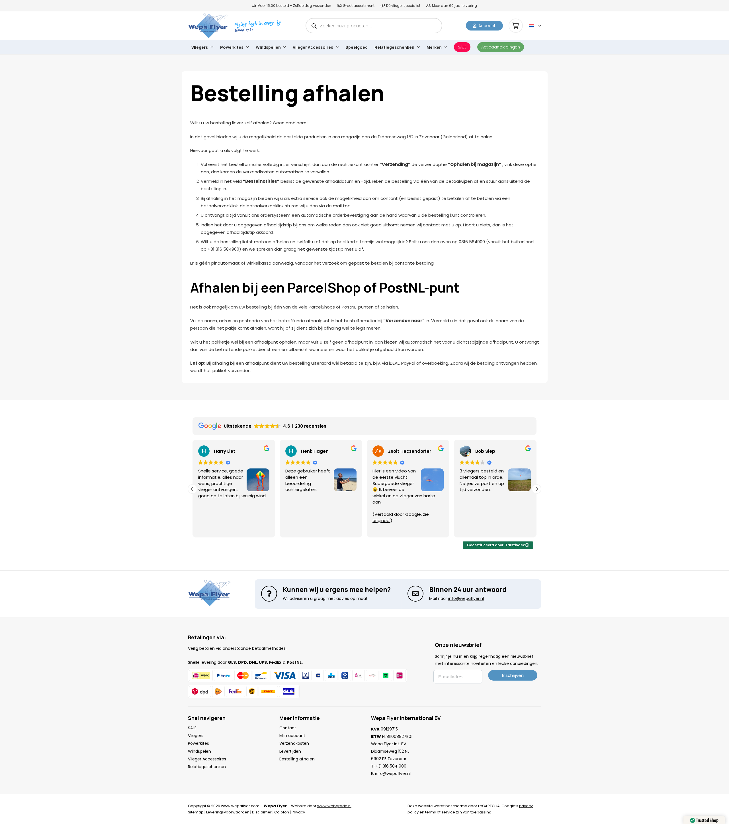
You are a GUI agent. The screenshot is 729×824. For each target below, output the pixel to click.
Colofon (281, 812)
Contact (287, 728)
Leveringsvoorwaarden (227, 812)
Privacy (298, 812)
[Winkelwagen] (515, 25)
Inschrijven (513, 675)
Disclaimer (262, 812)
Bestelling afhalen (297, 759)
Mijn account (292, 735)
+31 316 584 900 (391, 766)
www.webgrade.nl (334, 806)
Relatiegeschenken (207, 767)
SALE (192, 728)
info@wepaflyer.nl (393, 773)
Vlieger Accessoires (207, 759)
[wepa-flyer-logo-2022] (208, 25)
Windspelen (199, 751)
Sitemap (196, 812)
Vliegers (195, 735)
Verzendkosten (294, 743)
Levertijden (290, 751)
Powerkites (198, 743)
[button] (535, 25)
